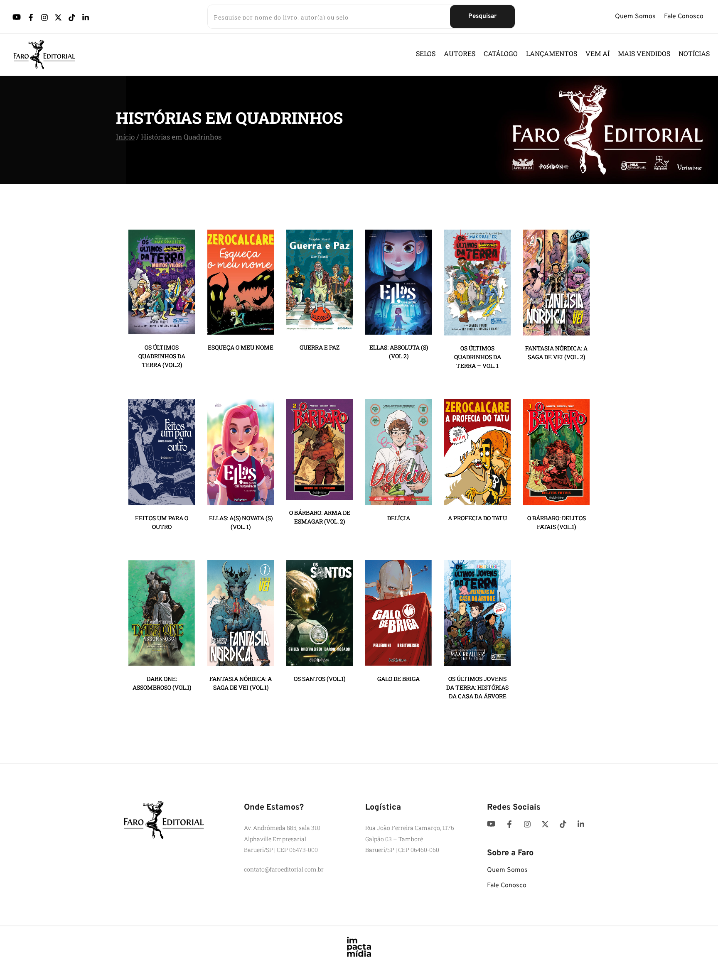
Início (125, 137)
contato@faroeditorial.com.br (284, 869)
